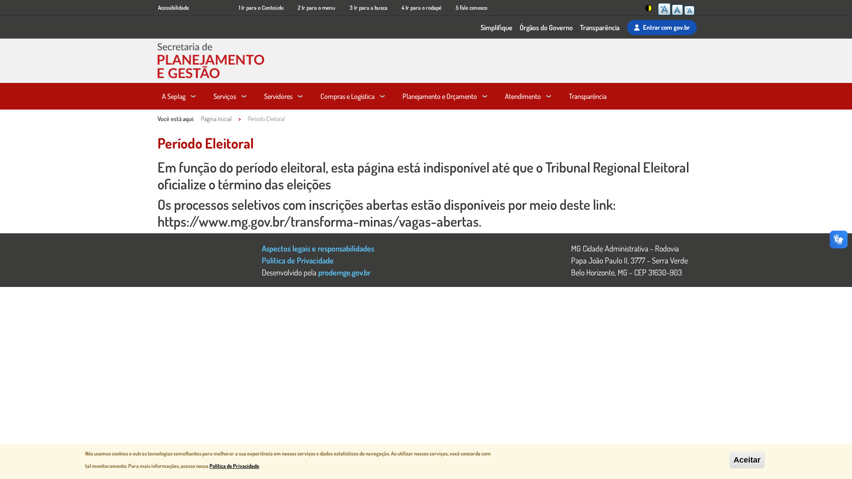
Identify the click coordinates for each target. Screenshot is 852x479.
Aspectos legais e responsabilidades (318, 248)
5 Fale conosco (471, 7)
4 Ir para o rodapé (422, 7)
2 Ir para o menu (316, 7)
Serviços (224, 96)
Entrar (666, 27)
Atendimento (523, 96)
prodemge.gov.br (344, 272)
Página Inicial (216, 118)
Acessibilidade (173, 7)
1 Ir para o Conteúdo (261, 7)
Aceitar (747, 459)
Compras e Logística (347, 96)
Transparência (599, 27)
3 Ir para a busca (368, 7)
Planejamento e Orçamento (439, 96)
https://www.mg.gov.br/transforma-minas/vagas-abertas (318, 221)
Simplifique (497, 27)
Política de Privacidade (298, 260)
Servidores (278, 96)
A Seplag (173, 96)
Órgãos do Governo (546, 27)
